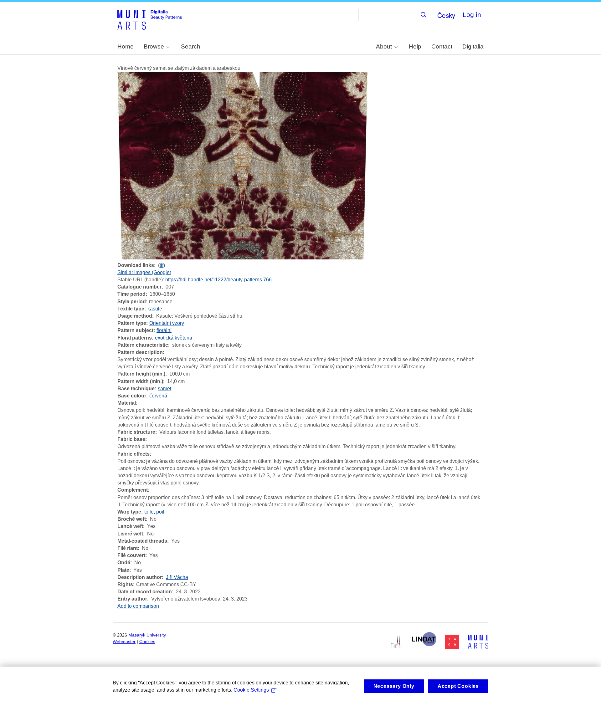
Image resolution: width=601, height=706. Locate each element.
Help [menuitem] (415, 46)
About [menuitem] (384, 46)
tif (161, 265)
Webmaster (124, 641)
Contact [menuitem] (441, 46)
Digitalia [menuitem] (473, 46)
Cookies (147, 641)
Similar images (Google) (144, 272)
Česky (446, 15)
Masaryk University (147, 635)
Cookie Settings (251, 690)
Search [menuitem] (190, 46)
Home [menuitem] (125, 46)
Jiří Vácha (177, 577)
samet (164, 388)
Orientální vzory (166, 323)
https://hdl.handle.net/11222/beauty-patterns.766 (218, 279)
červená (158, 395)
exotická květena (173, 337)
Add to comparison (138, 606)
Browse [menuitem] (154, 46)
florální (164, 330)
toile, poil (154, 511)
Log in (472, 14)
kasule (154, 308)
